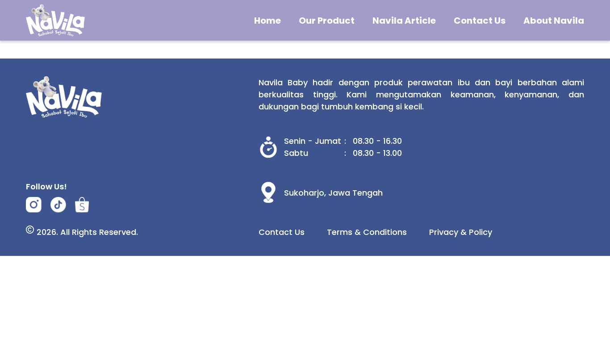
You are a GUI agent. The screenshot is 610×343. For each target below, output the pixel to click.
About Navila (553, 20)
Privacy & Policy (460, 232)
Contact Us (480, 20)
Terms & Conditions (367, 232)
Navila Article (404, 20)
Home (267, 20)
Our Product (327, 20)
